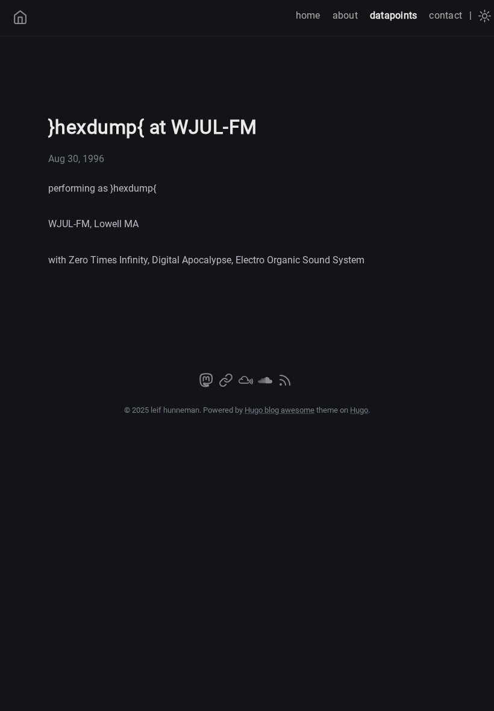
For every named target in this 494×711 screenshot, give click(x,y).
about (345, 15)
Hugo (359, 410)
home (308, 15)
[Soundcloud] (266, 384)
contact (445, 15)
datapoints (393, 15)
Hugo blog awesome (279, 410)
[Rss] (285, 384)
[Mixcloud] (247, 384)
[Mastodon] (207, 384)
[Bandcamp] (227, 384)
